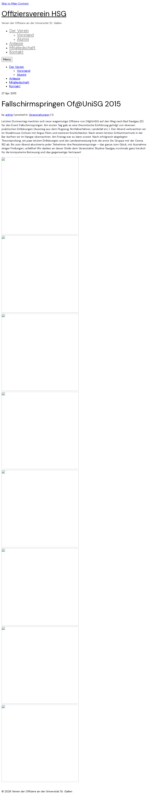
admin (9, 114)
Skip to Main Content (15, 3)
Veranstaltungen (39, 114)
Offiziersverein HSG (34, 14)
